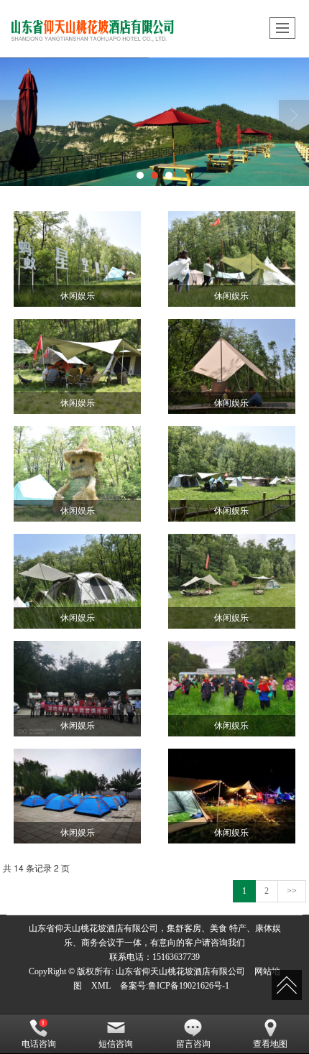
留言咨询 (193, 1044)
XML (101, 986)
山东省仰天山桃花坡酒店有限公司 (180, 971)
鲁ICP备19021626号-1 (188, 986)
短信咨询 (115, 1044)
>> (292, 891)
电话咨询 (39, 1044)
